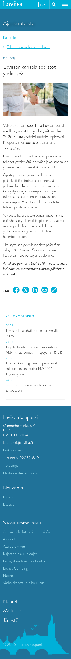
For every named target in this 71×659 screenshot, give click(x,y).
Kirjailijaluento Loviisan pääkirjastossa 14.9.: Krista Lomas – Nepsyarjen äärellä (34, 349)
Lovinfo (8, 497)
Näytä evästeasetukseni (20, 473)
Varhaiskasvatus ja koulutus (23, 583)
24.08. (10, 380)
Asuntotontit (13, 539)
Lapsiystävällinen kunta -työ (24, 561)
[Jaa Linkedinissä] (35, 291)
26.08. (10, 325)
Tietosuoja (11, 465)
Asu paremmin (14, 546)
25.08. (10, 342)
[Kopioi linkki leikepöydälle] (54, 291)
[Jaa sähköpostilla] (44, 291)
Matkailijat (13, 610)
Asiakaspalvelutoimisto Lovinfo (26, 532)
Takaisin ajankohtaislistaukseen (28, 47)
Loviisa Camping (15, 568)
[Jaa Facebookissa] (16, 291)
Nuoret (8, 575)
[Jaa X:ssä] (25, 291)
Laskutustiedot (14, 450)
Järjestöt (11, 620)
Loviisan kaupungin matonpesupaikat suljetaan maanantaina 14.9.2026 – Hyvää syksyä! (31, 369)
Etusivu (8, 504)
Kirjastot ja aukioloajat (20, 554)
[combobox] (42, 4)
